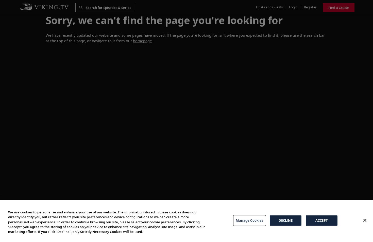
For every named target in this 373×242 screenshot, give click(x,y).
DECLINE (286, 220)
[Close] (364, 220)
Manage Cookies (249, 220)
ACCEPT (321, 220)
